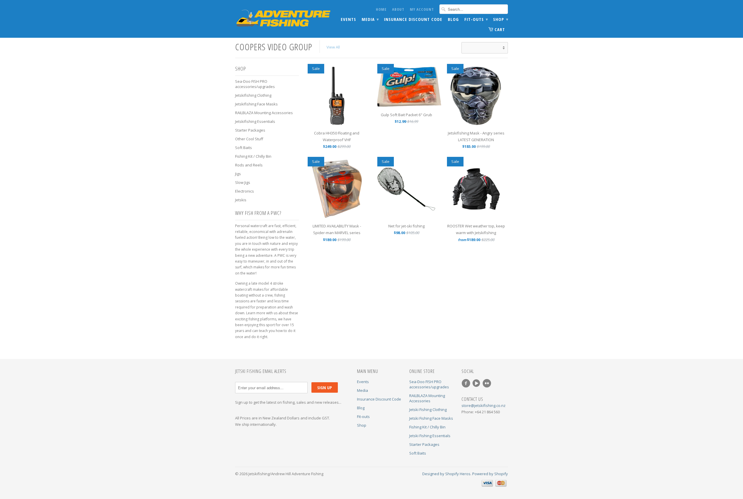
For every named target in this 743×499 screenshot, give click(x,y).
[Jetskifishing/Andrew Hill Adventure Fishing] (278, 19)
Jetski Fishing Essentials (429, 435)
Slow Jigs (242, 182)
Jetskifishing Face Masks (256, 104)
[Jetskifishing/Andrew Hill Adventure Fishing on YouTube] (477, 383)
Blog (453, 19)
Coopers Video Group (273, 46)
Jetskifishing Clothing (253, 95)
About (398, 9)
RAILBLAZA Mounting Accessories (264, 112)
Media (370, 19)
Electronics (244, 191)
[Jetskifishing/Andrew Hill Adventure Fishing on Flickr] (487, 383)
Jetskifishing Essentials (255, 121)
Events (348, 19)
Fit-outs (476, 19)
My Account (422, 9)
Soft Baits (243, 147)
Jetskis (240, 199)
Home (381, 9)
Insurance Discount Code (413, 19)
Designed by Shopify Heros (446, 473)
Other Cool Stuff (249, 138)
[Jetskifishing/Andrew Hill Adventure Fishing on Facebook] (466, 383)
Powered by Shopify (490, 473)
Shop (500, 19)
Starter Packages (250, 130)
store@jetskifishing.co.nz (483, 405)
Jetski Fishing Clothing (428, 409)
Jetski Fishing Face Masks (431, 418)
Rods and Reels (249, 165)
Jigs (238, 173)
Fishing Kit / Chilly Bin (253, 156)
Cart (500, 29)
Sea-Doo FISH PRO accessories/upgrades (255, 84)
